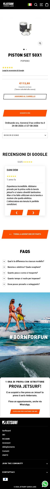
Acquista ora (25, 113)
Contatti (5, 451)
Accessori (6, 443)
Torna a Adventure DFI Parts (27, 234)
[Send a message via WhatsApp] (45, 484)
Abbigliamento (8, 447)
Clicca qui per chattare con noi (25, 411)
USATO (5, 455)
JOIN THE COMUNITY (12, 463)
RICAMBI (6, 439)
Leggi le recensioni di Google (13, 70)
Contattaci (8, 472)
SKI (3, 435)
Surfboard (6, 431)
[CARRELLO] (46, 5)
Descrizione (11, 135)
